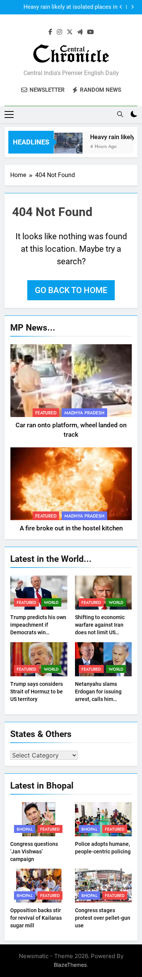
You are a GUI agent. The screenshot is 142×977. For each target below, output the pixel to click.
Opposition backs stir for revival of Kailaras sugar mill (36, 917)
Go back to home (71, 290)
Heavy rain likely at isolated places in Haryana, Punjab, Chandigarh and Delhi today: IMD (69, 7)
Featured (45, 412)
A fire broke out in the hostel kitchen (71, 528)
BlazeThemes (70, 964)
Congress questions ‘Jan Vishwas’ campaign (34, 851)
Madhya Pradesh (84, 412)
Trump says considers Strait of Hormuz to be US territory (36, 691)
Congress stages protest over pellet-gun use (102, 917)
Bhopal (25, 829)
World (51, 602)
